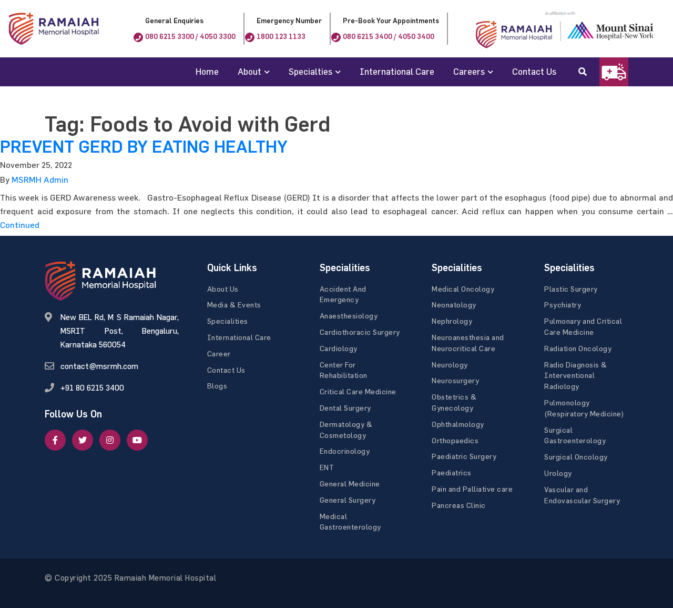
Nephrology (452, 320)
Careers (469, 71)
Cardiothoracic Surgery (360, 331)
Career (219, 353)
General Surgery (348, 499)
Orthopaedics (455, 440)
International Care (397, 71)
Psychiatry (562, 304)
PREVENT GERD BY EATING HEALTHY (144, 147)
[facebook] (55, 440)
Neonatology (454, 304)
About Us (223, 288)
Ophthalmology (458, 424)
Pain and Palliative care (472, 488)
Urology (558, 473)
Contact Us (534, 71)
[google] (109, 440)
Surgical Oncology (576, 456)
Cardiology (339, 348)
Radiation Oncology (577, 348)
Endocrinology (345, 450)
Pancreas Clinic (459, 505)
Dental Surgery (345, 407)
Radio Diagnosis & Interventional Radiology (575, 375)
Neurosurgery (455, 380)
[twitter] (82, 440)
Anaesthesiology (349, 315)
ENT (327, 467)
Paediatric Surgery (464, 456)
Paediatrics (452, 472)
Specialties (310, 71)
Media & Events (234, 304)
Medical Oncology (463, 288)
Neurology (450, 364)
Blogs (217, 385)
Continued (19, 225)
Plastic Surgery (571, 288)
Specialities (227, 320)
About (249, 71)
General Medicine (350, 483)
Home (207, 71)
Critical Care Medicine (358, 391)
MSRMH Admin (40, 179)
